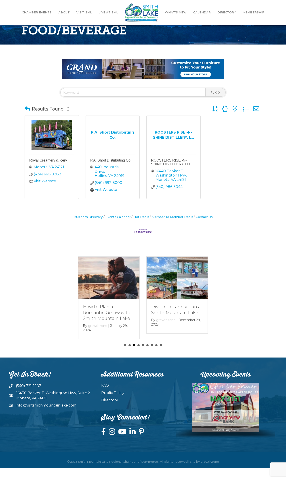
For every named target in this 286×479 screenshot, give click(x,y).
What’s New (176, 12)
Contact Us (204, 217)
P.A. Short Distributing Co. (110, 160)
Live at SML (108, 12)
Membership (253, 12)
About (64, 12)
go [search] (217, 92)
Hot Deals (141, 217)
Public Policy (112, 393)
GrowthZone (209, 461)
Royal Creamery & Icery (48, 160)
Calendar (202, 12)
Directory (226, 12)
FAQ (105, 385)
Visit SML (84, 12)
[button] (27, 109)
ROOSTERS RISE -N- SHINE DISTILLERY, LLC (171, 162)
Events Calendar (117, 217)
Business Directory (88, 217)
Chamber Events (37, 12)
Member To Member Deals (172, 217)
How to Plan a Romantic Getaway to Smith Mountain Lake (106, 312)
